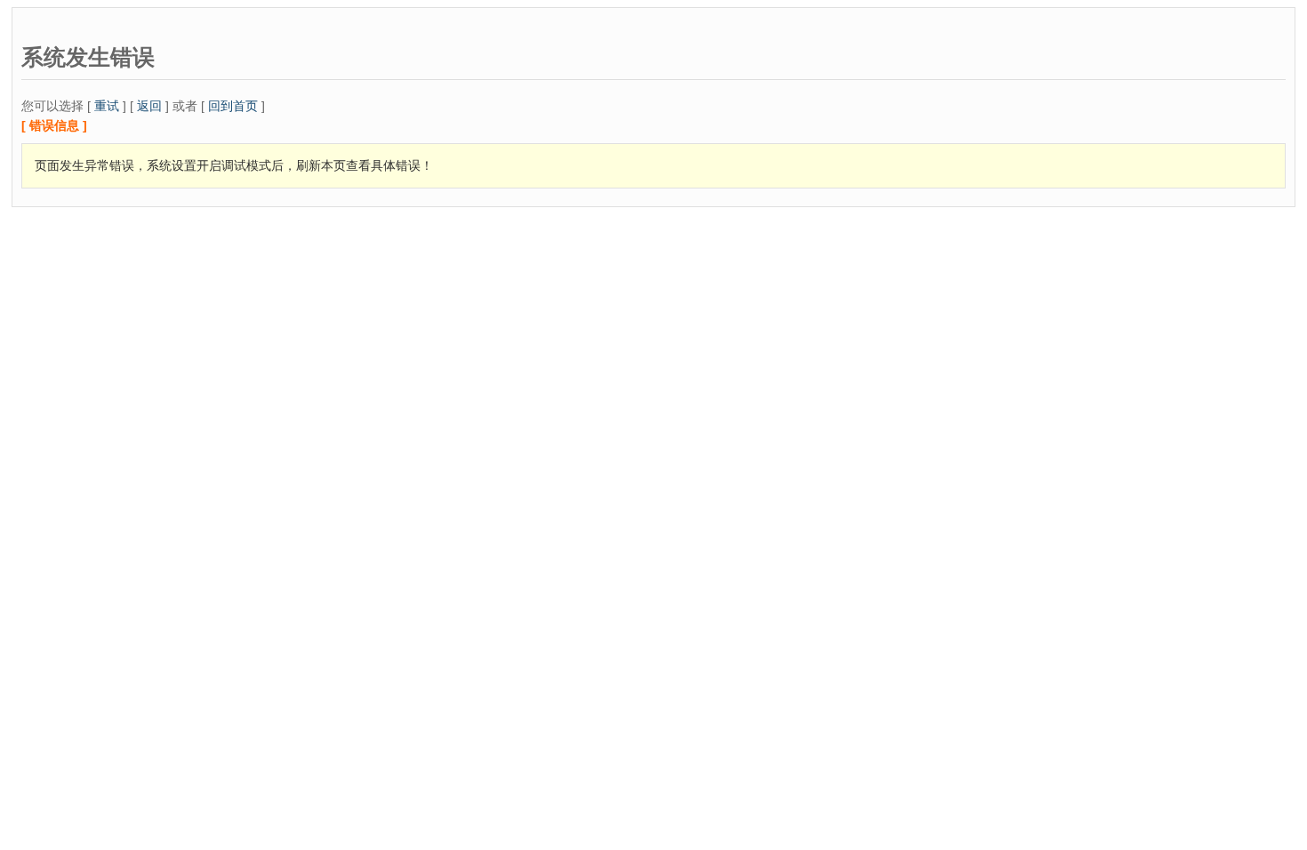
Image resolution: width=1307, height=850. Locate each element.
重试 (106, 106)
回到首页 (233, 106)
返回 (149, 106)
